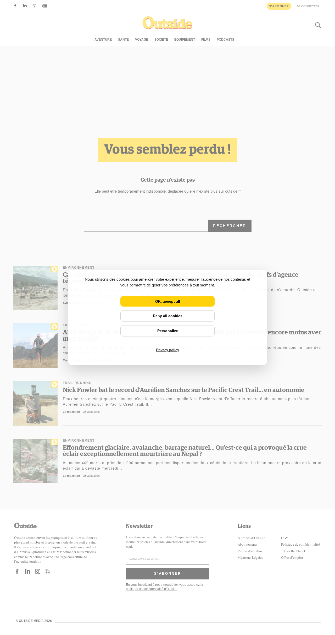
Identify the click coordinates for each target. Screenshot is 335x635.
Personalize (167, 331)
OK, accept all (167, 301)
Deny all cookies (167, 316)
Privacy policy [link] (167, 350)
